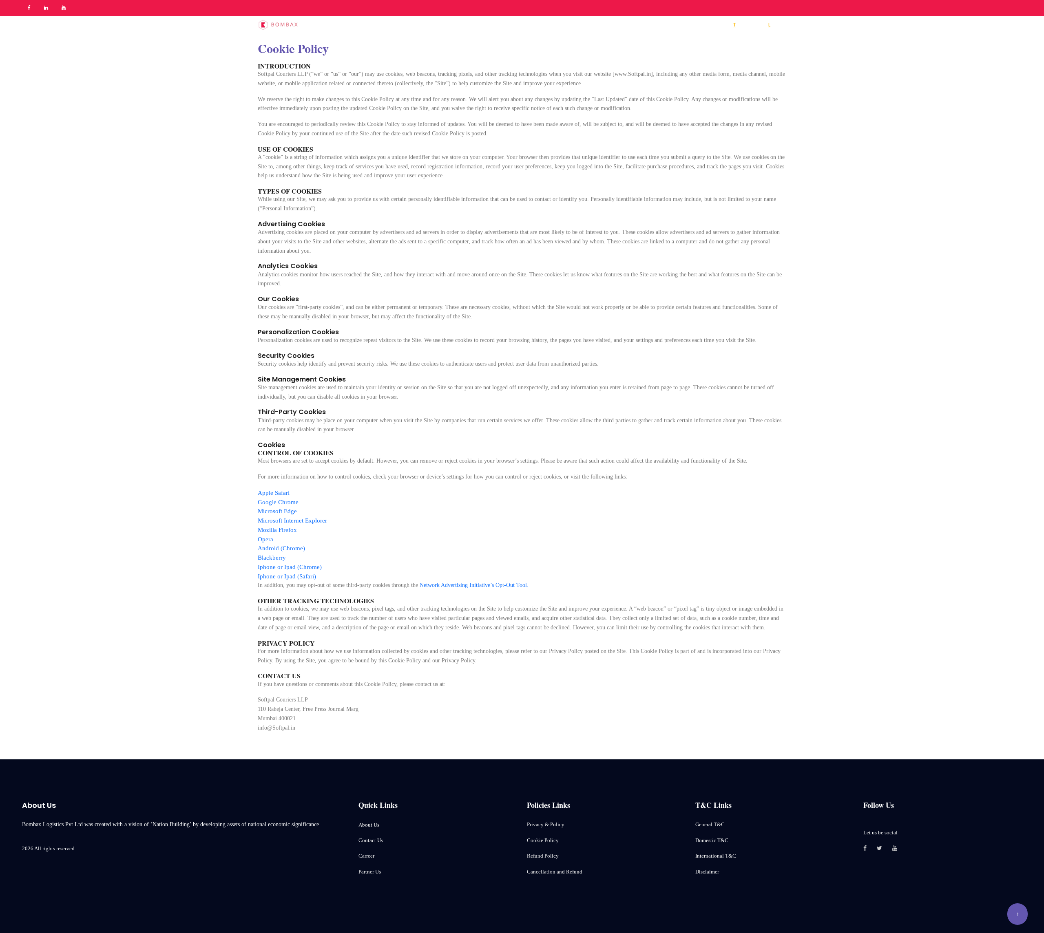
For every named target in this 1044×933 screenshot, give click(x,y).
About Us (368, 824)
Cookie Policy (543, 840)
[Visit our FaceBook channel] (870, 849)
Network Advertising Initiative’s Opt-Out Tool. (474, 585)
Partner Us (369, 872)
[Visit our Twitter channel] (884, 849)
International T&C (715, 856)
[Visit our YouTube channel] (899, 849)
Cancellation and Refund (554, 872)
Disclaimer (707, 872)
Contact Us (370, 840)
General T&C (710, 824)
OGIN (775, 24)
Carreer (366, 856)
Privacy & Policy (545, 824)
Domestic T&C (711, 840)
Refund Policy (543, 856)
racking (745, 24)
